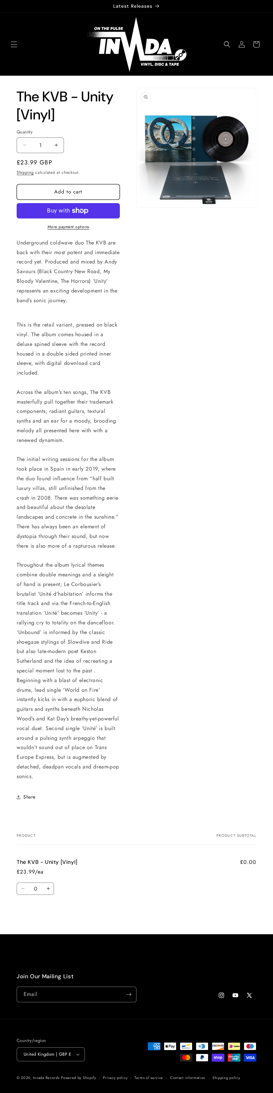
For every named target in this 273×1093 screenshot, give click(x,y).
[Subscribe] (129, 994)
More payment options (68, 227)
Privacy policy (115, 1077)
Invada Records (46, 1077)
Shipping (25, 172)
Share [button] (29, 796)
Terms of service (149, 1077)
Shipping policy (226, 1077)
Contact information (187, 1077)
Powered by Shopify (78, 1077)
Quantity (25, 132)
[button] (14, 44)
